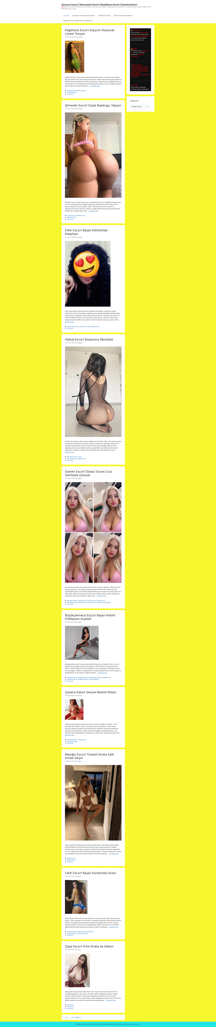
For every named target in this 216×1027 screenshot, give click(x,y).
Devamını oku (95, 86)
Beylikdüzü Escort (83, 677)
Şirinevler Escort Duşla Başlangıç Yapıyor (93, 105)
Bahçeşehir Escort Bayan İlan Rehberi (84, 15)
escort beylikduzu (94, 679)
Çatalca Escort (82, 739)
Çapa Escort (70, 1005)
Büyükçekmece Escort (95, 677)
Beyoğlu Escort (71, 858)
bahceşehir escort (72, 458)
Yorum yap (70, 94)
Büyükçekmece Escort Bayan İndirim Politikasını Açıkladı (90, 617)
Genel (88, 326)
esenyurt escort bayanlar (103, 602)
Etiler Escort (83, 326)
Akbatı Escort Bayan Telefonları (123, 15)
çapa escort (70, 1006)
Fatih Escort (81, 931)
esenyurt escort (91, 602)
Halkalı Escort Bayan (104, 15)
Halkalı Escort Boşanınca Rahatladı (89, 339)
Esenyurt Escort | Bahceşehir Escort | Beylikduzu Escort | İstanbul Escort (99, 4)
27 (72, 1017)
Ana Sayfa (66, 15)
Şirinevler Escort (80, 215)
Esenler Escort (82, 600)
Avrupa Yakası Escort (73, 326)
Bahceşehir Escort (72, 456)
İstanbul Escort (71, 90)
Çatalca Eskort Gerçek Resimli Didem (90, 692)
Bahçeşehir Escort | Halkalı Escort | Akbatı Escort (78, 20)
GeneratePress (135, 1024)
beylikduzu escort (83, 679)
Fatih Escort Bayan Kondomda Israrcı (90, 873)
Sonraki (77, 1017)
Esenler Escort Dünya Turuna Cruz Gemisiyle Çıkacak (88, 473)
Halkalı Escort (82, 458)
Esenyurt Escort (91, 600)
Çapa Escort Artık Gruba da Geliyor (89, 946)
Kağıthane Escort (81, 90)
